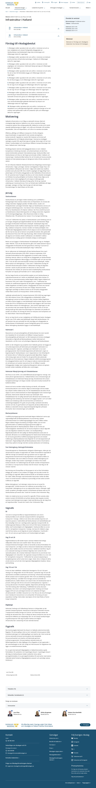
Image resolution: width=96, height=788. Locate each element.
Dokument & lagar (13, 11)
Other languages (64, 2)
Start (7, 11)
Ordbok (73, 2)
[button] (21, 8)
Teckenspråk (47, 2)
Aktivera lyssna (81, 2)
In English (55, 2)
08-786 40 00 (11, 741)
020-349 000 (11, 750)
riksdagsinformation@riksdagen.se (17, 753)
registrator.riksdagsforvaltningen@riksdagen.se (21, 766)
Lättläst (38, 2)
